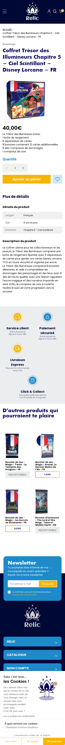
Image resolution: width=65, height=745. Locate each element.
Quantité (9, 159)
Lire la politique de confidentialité (19, 716)
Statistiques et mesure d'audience (22, 727)
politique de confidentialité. (24, 594)
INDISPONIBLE (17, 474)
